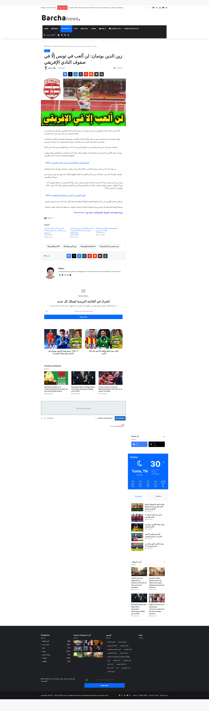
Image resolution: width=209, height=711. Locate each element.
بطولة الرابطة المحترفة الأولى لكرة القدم (118, 656)
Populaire (138, 496)
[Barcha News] (61, 17)
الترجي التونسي (124, 645)
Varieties (84, 28)
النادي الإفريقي (54, 246)
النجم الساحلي (124, 653)
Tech (76, 28)
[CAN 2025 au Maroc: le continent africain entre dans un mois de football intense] (56, 378)
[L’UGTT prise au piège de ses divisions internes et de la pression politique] (139, 571)
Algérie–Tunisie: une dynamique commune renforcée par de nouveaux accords (156, 609)
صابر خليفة (110, 664)
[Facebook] (65, 74)
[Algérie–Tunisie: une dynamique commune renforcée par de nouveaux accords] (157, 598)
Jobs (103, 28)
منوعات (44, 658)
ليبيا (117, 668)
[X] (70, 74)
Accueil (48, 46)
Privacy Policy (143, 695)
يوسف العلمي (111, 671)
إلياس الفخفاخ (111, 642)
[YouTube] (70, 275)
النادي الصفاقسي (112, 653)
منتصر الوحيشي (125, 668)
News (55, 28)
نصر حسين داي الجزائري (110, 246)
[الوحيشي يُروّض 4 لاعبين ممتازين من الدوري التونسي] (137, 537)
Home (46, 28)
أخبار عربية (45, 644)
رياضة (95, 46)
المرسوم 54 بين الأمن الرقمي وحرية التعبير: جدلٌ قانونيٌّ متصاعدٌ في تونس (55, 230)
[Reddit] (91, 74)
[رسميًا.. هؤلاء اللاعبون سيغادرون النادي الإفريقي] (137, 527)
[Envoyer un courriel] (54, 68)
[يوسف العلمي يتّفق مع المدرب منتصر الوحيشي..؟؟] (137, 547)
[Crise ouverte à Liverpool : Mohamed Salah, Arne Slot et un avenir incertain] (111, 378)
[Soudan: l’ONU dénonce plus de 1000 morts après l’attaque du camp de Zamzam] (157, 571)
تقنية (43, 648)
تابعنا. (140, 635)
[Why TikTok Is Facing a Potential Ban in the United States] (88, 642)
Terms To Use (153, 695)
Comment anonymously (105, 418)
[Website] (59, 275)
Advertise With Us (131, 28)
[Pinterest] (86, 74)
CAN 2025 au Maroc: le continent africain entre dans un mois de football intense (56, 389)
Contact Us (115, 28)
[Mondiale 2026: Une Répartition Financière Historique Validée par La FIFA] (83, 378)
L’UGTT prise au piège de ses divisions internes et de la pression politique (138, 582)
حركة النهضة (116, 660)
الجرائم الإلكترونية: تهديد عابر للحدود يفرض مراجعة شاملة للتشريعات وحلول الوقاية (81, 230)
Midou (50, 68)
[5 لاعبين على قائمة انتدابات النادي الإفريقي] (137, 518)
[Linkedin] (75, 74)
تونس (108, 660)
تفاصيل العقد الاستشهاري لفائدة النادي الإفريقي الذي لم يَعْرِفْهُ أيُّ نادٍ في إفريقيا (155, 506)
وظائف (44, 661)
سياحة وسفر (46, 654)
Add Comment (120, 418)
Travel (93, 28)
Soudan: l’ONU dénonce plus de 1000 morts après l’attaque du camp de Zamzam (156, 582)
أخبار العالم (45, 641)
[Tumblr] (81, 74)
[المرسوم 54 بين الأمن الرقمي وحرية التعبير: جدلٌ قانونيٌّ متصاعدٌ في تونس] (88, 648)
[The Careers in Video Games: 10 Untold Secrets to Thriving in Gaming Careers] (78, 642)
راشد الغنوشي (127, 660)
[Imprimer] (101, 74)
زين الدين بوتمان (70, 246)
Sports (66, 28)
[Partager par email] (96, 74)
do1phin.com (104, 695)
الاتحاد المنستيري (112, 645)
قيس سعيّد (110, 668)
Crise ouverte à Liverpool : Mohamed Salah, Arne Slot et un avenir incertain (110, 389)
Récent (158, 496)
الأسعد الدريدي (122, 642)
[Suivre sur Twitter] (53, 68)
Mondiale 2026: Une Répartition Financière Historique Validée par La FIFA (83, 389)
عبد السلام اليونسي (89, 246)
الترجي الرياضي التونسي (114, 649)
